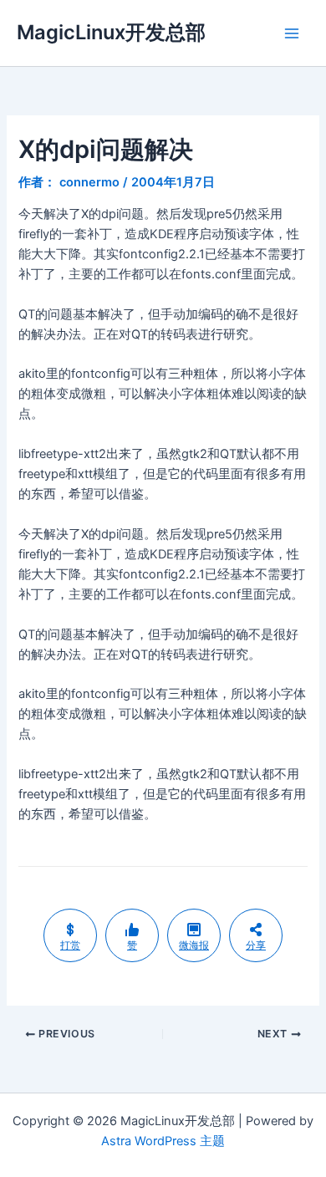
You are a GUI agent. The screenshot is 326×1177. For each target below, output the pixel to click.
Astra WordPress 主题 (163, 1141)
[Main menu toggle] (291, 33)
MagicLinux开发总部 (111, 32)
